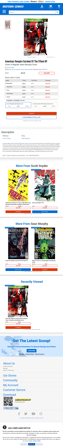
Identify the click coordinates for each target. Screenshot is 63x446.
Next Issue (50, 57)
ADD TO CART (45, 211)
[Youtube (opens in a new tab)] (33, 414)
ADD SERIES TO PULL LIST (32, 117)
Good (8, 97)
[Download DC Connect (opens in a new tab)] (32, 408)
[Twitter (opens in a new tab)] (25, 414)
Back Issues (39, 354)
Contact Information (8, 366)
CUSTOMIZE (23, 444)
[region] (6, 187)
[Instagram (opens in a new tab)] (41, 414)
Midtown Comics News (8, 370)
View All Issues (31, 57)
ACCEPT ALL (31, 444)
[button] (42, 7)
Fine (8, 90)
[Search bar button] (57, 12)
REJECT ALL (39, 444)
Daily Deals (30, 354)
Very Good (10, 93)
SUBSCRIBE (31, 351)
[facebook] (19, 414)
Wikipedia (5, 368)
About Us (9, 363)
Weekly (21, 354)
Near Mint (9, 83)
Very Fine (9, 86)
